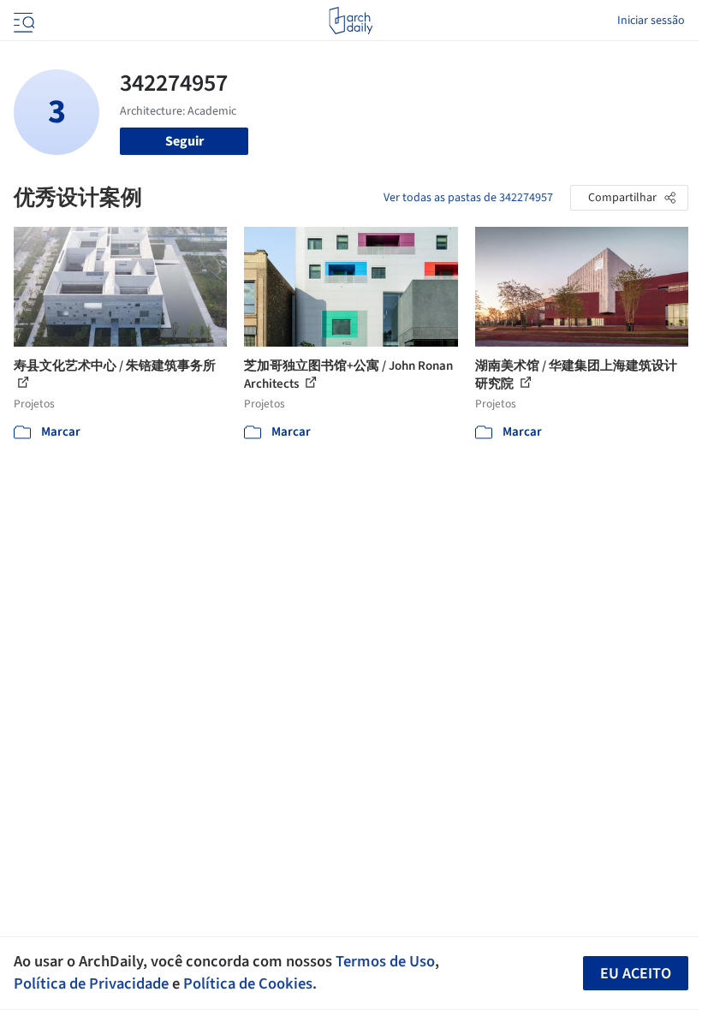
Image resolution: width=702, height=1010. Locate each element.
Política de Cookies (247, 983)
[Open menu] (22, 21)
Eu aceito (635, 973)
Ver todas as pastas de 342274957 (468, 198)
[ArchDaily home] (350, 20)
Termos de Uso (385, 961)
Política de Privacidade (91, 983)
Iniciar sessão (651, 21)
